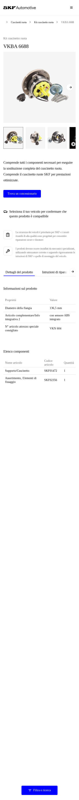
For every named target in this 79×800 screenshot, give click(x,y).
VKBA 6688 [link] (67, 22)
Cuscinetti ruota (19, 22)
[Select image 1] (13, 138)
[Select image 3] (57, 138)
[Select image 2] (35, 138)
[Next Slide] (69, 87)
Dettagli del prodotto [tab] (19, 272)
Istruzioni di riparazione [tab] (58, 272)
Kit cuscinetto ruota (44, 22)
